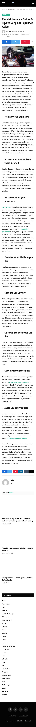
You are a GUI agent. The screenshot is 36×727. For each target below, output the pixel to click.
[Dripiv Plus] (18, 3)
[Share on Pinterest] (25, 42)
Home (4, 643)
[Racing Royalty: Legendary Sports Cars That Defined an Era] (18, 566)
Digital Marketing (7, 614)
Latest (4, 652)
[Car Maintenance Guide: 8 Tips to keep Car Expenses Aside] (18, 56)
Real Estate (5, 669)
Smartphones (6, 675)
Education (5, 617)
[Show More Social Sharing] (32, 42)
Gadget (4, 633)
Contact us (12, 716)
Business (5, 610)
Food (3, 630)
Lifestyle (5, 659)
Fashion (4, 623)
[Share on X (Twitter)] (15, 42)
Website (4, 694)
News (3, 662)
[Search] (33, 3)
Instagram (5, 649)
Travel (4, 688)
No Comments (26, 34)
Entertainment (7, 620)
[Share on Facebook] (6, 42)
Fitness (4, 627)
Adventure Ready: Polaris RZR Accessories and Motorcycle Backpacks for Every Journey (17, 520)
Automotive (6, 14)
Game (4, 636)
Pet (3, 665)
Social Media (6, 678)
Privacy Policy (23, 716)
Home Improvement (8, 646)
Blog (3, 607)
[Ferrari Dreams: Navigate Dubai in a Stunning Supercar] (18, 536)
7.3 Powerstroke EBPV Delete (16, 438)
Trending (5, 691)
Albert (9, 31)
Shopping (5, 672)
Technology (5, 685)
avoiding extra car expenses (19, 382)
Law (3, 656)
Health (4, 639)
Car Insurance (7, 207)
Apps (3, 601)
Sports (4, 682)
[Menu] (3, 3)
